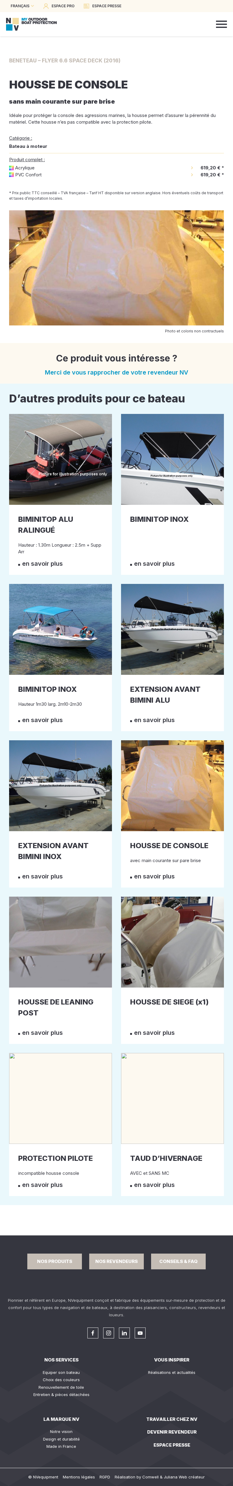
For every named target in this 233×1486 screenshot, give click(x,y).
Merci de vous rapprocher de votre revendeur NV (116, 372)
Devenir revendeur (172, 1432)
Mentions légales (79, 1476)
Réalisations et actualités (171, 1372)
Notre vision (61, 1431)
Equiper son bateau (61, 1372)
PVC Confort (28, 175)
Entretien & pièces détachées (61, 1394)
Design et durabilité (61, 1439)
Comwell (150, 1476)
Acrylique (25, 168)
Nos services (61, 1360)
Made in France (61, 1446)
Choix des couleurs (61, 1379)
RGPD (105, 1476)
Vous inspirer (171, 1360)
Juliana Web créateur (184, 1476)
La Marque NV (61, 1419)
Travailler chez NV (172, 1419)
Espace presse (172, 1445)
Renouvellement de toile (61, 1387)
